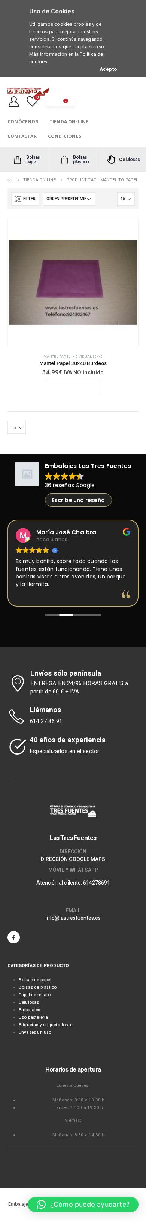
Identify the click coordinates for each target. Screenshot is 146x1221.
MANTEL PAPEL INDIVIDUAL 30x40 (73, 356)
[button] (83, 1204)
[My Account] (13, 101)
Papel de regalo (35, 994)
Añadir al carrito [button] (76, 386)
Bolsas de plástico (38, 987)
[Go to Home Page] (10, 180)
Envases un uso (35, 1032)
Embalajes (29, 1009)
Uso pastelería (33, 1017)
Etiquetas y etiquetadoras (45, 1024)
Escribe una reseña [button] (78, 500)
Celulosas (29, 1002)
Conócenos (22, 121)
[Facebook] (13, 937)
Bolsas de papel (35, 979)
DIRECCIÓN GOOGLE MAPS (73, 859)
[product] (73, 282)
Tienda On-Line (69, 121)
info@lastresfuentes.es (73, 918)
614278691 (96, 883)
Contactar (22, 136)
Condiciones (64, 136)
